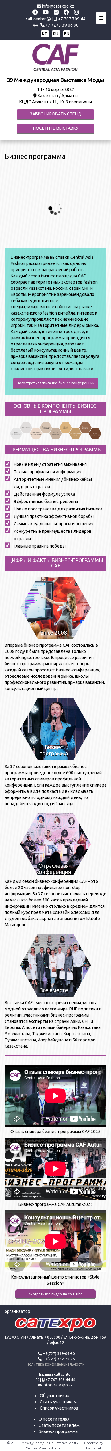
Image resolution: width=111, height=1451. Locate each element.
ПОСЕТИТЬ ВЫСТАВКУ (55, 128)
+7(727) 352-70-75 (58, 1359)
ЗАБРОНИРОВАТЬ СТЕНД (55, 113)
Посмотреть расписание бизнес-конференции (56, 383)
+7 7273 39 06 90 (62, 25)
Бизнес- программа (58, 1431)
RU (56, 33)
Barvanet (93, 1448)
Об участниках (54, 1395)
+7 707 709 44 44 (60, 1380)
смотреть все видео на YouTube (56, 1294)
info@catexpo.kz (57, 6)
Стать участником (58, 1401)
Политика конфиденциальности (55, 1364)
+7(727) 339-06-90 (58, 1354)
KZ (45, 33)
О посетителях (54, 1419)
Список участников (59, 1407)
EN (66, 33)
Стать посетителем (59, 1425)
